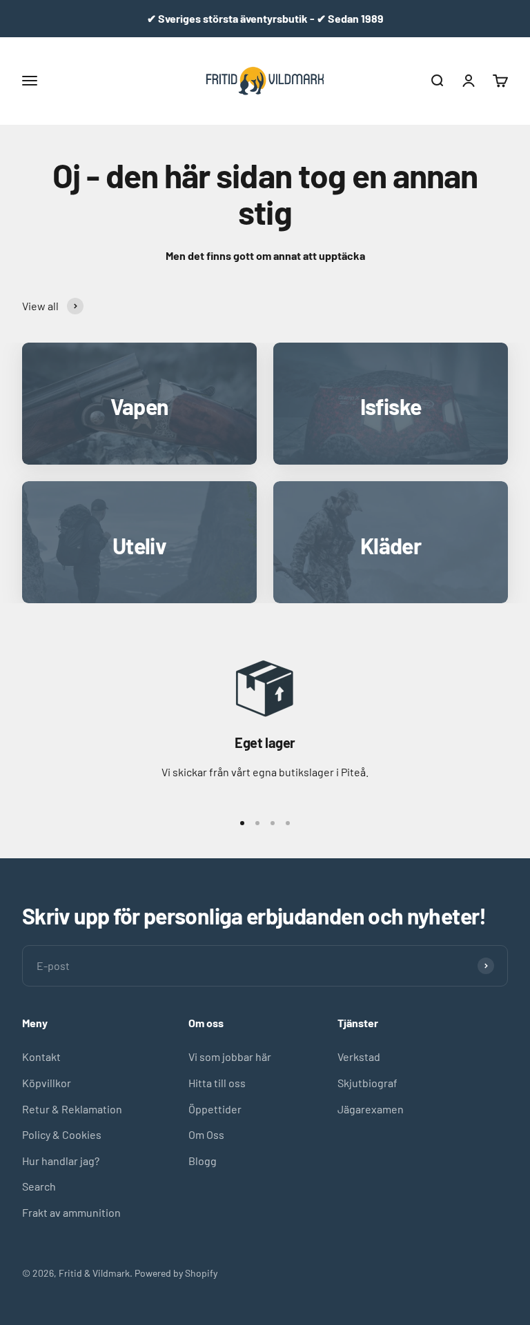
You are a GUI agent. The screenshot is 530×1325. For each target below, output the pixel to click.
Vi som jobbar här (229, 1056)
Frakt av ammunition (71, 1212)
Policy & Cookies (61, 1134)
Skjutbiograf (367, 1082)
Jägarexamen (370, 1108)
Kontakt (41, 1056)
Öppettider (215, 1108)
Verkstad (358, 1056)
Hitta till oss (217, 1082)
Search (39, 1186)
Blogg (202, 1160)
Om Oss (206, 1134)
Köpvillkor (46, 1082)
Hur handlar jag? (60, 1160)
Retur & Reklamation (72, 1108)
